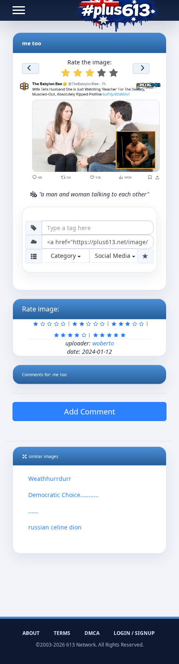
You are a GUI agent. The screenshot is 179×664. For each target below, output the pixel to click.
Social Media (113, 256)
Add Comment (89, 412)
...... (33, 511)
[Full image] (153, 87)
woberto (103, 343)
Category (64, 256)
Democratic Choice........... (63, 495)
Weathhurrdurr (49, 479)
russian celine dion (55, 527)
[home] (117, 10)
